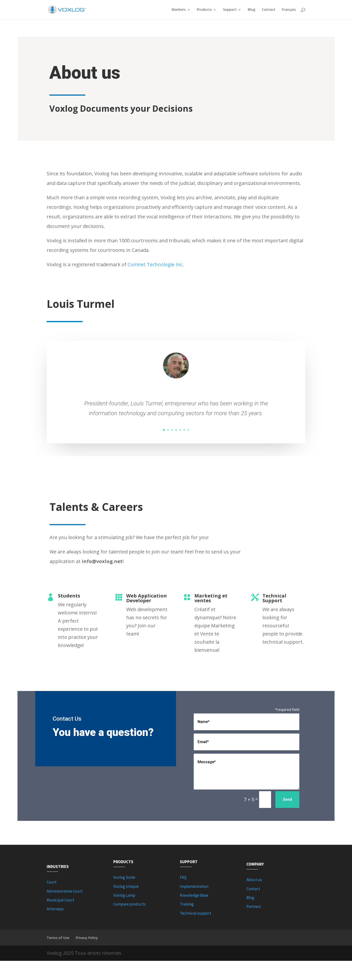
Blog (251, 10)
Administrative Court (65, 891)
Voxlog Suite (124, 877)
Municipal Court (60, 900)
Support (230, 10)
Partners (253, 906)
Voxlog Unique (126, 886)
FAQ (183, 877)
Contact (268, 10)
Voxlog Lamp (124, 895)
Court (52, 882)
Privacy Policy (87, 937)
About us (254, 879)
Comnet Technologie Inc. (156, 264)
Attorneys (55, 908)
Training (187, 904)
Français (289, 10)
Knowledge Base (194, 895)
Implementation (194, 886)
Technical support (195, 913)
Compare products (129, 904)
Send (287, 799)
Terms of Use (58, 937)
